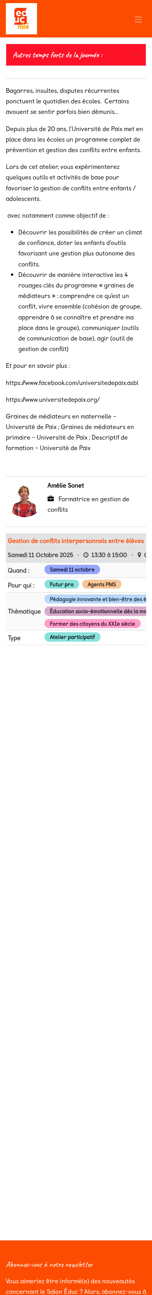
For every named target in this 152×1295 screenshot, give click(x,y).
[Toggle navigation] (138, 18)
